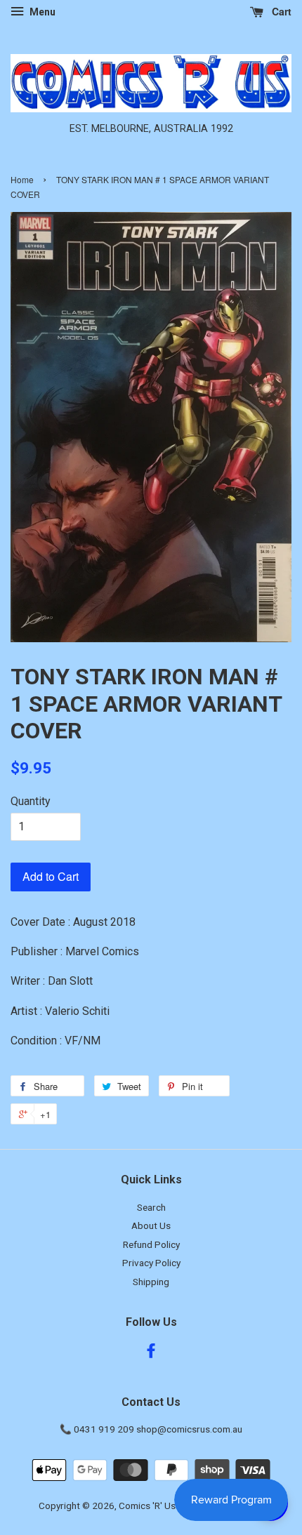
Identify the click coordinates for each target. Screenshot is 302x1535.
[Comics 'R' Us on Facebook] (151, 1353)
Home (22, 179)
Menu (41, 12)
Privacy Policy (151, 1262)
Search (151, 1207)
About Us (151, 1225)
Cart (280, 11)
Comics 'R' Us (147, 1505)
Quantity (31, 801)
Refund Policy (151, 1244)
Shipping (151, 1281)
